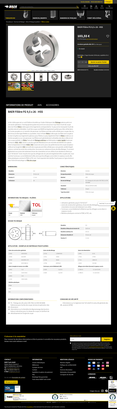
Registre (107, 339)
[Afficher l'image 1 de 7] (29, 70)
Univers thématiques (38, 363)
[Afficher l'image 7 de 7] (53, 70)
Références (35, 365)
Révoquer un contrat (11, 382)
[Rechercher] (77, 6)
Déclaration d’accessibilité (68, 372)
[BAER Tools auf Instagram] (102, 391)
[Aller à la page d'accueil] (10, 6)
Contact (34, 370)
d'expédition (30, 407)
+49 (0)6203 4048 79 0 (13, 368)
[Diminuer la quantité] (79, 62)
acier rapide (62, 140)
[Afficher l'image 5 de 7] (45, 70)
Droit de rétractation (66, 370)
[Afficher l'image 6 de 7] (49, 70)
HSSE (28, 145)
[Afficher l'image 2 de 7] (33, 70)
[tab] (19, 105)
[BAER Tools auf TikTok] (106, 391)
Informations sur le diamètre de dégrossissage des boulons (29, 309)
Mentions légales (65, 363)
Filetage (57, 122)
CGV (61, 367)
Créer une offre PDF (93, 66)
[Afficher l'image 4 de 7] (41, 70)
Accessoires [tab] (52, 105)
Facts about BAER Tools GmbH (41, 379)
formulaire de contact (18, 377)
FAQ (33, 375)
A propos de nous (37, 367)
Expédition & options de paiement (42, 372)
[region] (41, 58)
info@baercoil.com (14, 372)
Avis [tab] (40, 105)
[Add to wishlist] (107, 35)
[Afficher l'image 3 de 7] (37, 70)
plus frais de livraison (92, 39)
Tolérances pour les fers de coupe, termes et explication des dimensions (29, 306)
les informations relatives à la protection (96, 347)
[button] (113, 208)
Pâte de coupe (31, 160)
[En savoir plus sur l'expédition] (100, 378)
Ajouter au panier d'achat (98, 62)
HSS (16, 142)
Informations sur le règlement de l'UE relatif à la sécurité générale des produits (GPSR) (85, 304)
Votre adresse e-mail (75, 336)
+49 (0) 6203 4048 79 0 (91, 2)
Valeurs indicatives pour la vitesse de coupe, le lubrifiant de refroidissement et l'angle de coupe (29, 312)
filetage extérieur (40, 140)
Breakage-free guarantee (40, 377)
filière (19, 127)
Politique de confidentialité (68, 365)
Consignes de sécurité (66, 375)
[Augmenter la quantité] (86, 62)
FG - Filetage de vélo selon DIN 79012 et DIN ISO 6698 (27, 303)
